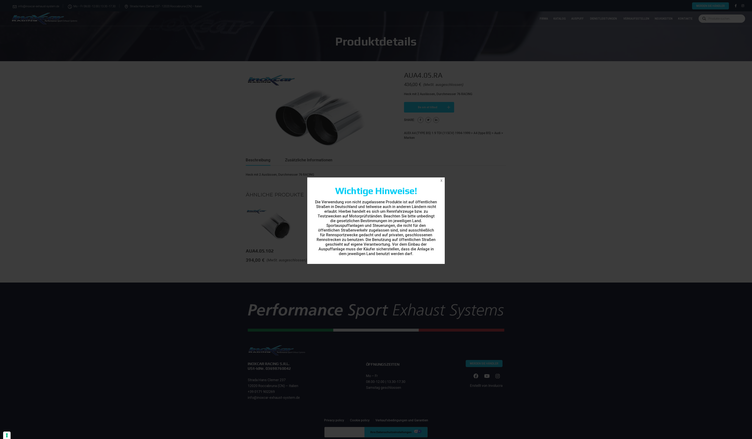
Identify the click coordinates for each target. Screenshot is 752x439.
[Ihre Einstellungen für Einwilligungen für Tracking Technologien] (7, 435)
